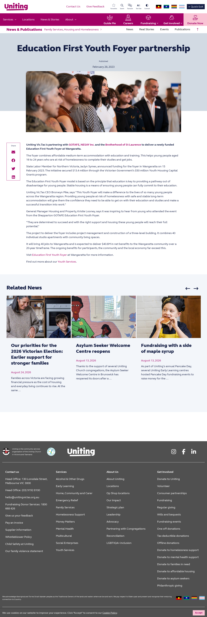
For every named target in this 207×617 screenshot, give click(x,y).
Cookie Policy (150, 612)
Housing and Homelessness (81, 29)
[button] (13, 152)
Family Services (53, 29)
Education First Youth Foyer (49, 255)
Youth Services (67, 261)
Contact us (12, 472)
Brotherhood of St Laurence (123, 144)
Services (61, 472)
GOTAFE (74, 144)
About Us (112, 472)
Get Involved (165, 472)
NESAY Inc (87, 144)
